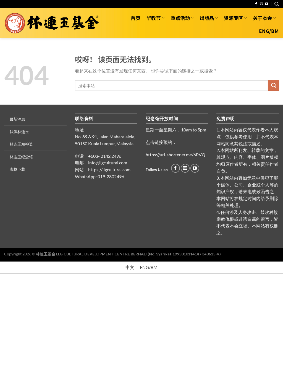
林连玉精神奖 (21, 144)
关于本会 (262, 17)
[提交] (273, 85)
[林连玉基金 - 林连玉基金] (53, 23)
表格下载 (17, 169)
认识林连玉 (19, 131)
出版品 (207, 17)
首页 (135, 17)
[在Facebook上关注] (256, 4)
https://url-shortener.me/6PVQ (175, 154)
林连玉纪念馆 (21, 156)
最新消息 (17, 119)
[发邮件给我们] (261, 4)
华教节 (153, 17)
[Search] (276, 4)
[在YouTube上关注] (266, 4)
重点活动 (180, 17)
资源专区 (233, 17)
